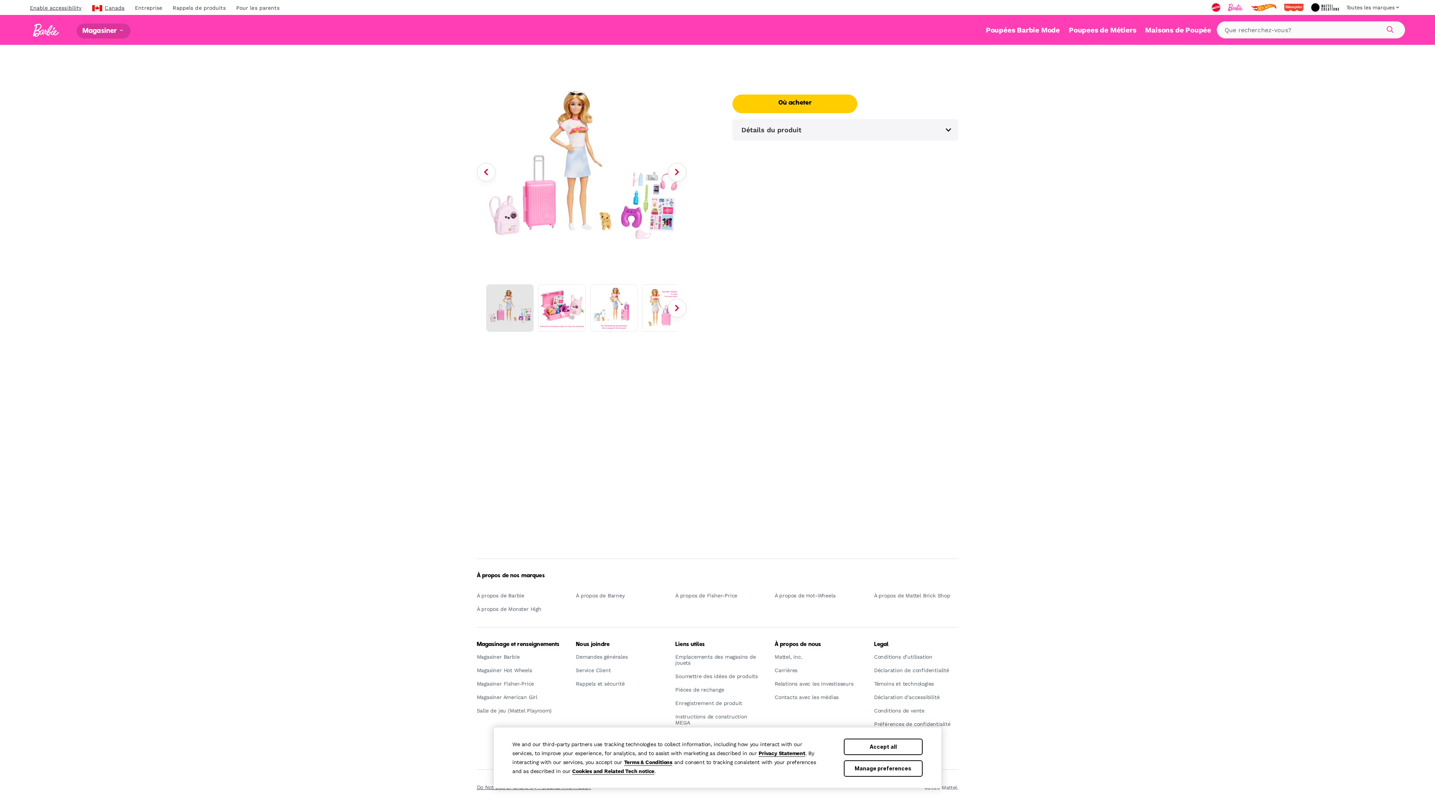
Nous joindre (593, 644)
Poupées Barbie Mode (1023, 30)
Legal (881, 644)
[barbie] (1236, 7)
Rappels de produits (199, 8)
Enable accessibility (55, 8)
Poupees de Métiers (1102, 30)
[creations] (1325, 7)
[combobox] (1311, 29)
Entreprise (148, 8)
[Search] (1389, 28)
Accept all (883, 746)
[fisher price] (1294, 7)
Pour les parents (258, 8)
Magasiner (100, 31)
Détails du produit (771, 130)
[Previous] (486, 172)
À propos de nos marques (511, 575)
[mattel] (1217, 7)
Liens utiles (690, 644)
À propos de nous (798, 644)
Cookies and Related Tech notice (613, 771)
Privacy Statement (782, 753)
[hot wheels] (1264, 7)
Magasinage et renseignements (518, 644)
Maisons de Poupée (1178, 30)
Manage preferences (883, 768)
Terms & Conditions (648, 762)
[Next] (677, 172)
